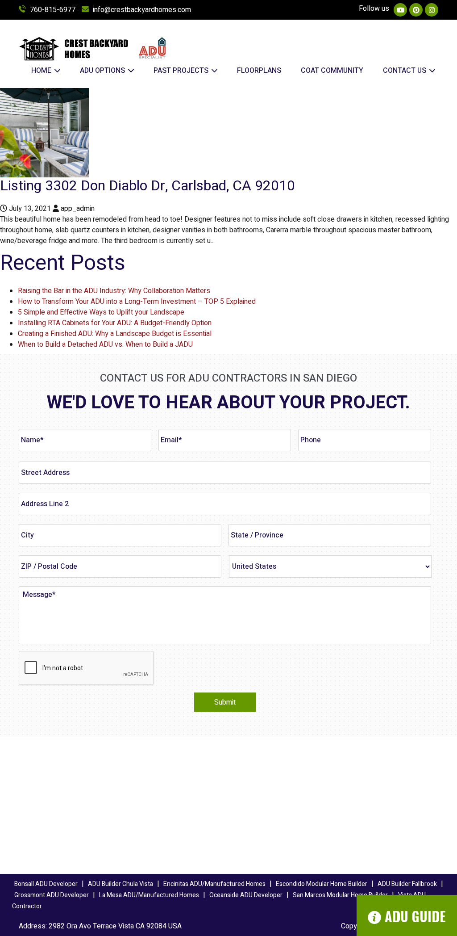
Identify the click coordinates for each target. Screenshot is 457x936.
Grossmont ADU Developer (51, 895)
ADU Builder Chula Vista (120, 884)
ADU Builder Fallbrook (407, 884)
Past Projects (182, 70)
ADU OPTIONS (103, 70)
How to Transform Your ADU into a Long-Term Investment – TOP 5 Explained (137, 301)
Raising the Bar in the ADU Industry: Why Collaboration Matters (114, 290)
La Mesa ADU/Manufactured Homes (149, 895)
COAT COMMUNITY (332, 70)
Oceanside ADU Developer (246, 895)
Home (42, 70)
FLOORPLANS (259, 70)
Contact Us (405, 70)
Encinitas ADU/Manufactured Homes (214, 884)
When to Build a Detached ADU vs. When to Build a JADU (105, 344)
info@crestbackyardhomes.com (142, 9)
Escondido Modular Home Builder (321, 884)
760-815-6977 (52, 9)
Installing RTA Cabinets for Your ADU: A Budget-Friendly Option (115, 323)
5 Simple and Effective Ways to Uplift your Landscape (101, 312)
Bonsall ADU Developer (46, 884)
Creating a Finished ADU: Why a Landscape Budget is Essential (115, 333)
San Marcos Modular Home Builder (340, 895)
